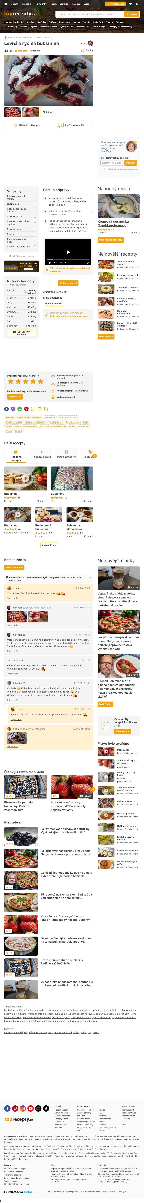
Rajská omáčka (85, 1153)
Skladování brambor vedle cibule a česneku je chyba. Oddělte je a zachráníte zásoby (117, 1169)
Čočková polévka (130, 1153)
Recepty (13, 37)
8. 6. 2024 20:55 (82, 588)
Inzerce (102, 1110)
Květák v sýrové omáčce (125, 838)
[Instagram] (23, 1108)
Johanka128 (19, 683)
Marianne (126, 1119)
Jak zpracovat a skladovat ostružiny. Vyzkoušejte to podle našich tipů (65, 830)
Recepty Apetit (61, 1119)
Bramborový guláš (101, 1153)
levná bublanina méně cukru (19, 1021)
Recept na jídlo (61, 1110)
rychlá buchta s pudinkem (37, 1017)
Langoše (79, 1156)
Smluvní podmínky (85, 1124)
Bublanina (10, 493)
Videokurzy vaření (63, 1116)
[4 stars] (33, 381)
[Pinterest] (15, 1108)
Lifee (124, 1124)
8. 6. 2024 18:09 (82, 634)
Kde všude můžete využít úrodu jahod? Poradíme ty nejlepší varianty (68, 806)
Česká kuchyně (100, 27)
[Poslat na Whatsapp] (19, 409)
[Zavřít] (90, 577)
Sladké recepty (23, 1149)
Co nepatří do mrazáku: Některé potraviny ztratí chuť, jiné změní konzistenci (118, 1175)
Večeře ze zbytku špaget (126, 262)
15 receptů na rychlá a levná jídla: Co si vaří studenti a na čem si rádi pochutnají (67, 898)
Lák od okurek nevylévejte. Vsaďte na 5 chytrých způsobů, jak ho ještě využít (114, 1180)
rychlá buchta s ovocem (40, 1013)
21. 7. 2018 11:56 (82, 709)
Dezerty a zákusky (86, 1136)
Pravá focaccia (49, 1139)
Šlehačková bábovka (66, 1139)
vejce (83, 1032)
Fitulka (120, 753)
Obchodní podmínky (86, 1122)
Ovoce (85, 422)
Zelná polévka (83, 1139)
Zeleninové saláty (68, 1149)
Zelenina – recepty (37, 1136)
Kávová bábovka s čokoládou (126, 299)
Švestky (86, 22)
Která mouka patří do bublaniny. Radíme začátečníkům (18, 806)
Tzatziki (8, 1142)
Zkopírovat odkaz (46, 409)
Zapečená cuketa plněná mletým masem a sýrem (126, 790)
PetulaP (8, 501)
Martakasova (122, 763)
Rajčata (33, 27)
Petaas (120, 793)
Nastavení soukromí (85, 1110)
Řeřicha (7, 1139)
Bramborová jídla (65, 1146)
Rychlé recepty (67, 27)
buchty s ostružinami (15, 1013)
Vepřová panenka (131, 1139)
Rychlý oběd (130, 1156)
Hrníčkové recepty (48, 27)
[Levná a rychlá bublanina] (17, 617)
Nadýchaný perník (115, 1156)
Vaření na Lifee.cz (62, 1113)
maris (69, 536)
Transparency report (108, 1127)
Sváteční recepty (29, 426)
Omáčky (30, 22)
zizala (83, 43)
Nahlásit (102, 1124)
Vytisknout (33, 409)
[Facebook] (7, 1108)
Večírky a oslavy (12, 426)
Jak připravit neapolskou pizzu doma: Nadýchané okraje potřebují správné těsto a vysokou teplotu (66, 854)
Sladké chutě (49, 417)
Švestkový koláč (21, 1159)
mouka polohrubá (13, 1032)
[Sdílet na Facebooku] (6, 409)
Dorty (97, 1149)
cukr (50, 1032)
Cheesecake (116, 1153)
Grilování (120, 22)
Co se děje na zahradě (22, 1139)
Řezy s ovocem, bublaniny (41, 37)
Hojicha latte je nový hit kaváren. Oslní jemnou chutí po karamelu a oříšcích (71, 1169)
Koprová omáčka (26, 1156)
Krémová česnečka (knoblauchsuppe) (113, 224)
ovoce (96, 1032)
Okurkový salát (10, 1156)
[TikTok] (46, 1108)
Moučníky (41, 22)
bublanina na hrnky (81, 1017)
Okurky (76, 22)
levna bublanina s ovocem (73, 1010)
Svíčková (37, 1139)
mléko (76, 1032)
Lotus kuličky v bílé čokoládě (127, 324)
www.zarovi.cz (12, 532)
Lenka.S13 (102, 233)
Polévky (52, 22)
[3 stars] (25, 381)
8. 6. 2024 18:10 (82, 607)
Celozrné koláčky (126, 801)
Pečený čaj (123, 749)
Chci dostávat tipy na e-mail (114, 157)
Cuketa (23, 27)
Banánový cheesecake (123, 312)
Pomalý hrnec (80, 1146)
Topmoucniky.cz (129, 1113)
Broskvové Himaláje (127, 850)
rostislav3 (18, 660)
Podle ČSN (98, 22)
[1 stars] (10, 381)
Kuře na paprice (67, 1156)
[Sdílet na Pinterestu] (26, 409)
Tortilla (74, 1136)
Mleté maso (37, 1146)
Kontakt (102, 1130)
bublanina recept (128, 1010)
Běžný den (44, 426)
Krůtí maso (25, 1146)
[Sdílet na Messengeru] (13, 409)
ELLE (124, 1122)
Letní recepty (11, 27)
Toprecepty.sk (128, 1110)
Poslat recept (39, 409)
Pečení (72, 426)
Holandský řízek (42, 1156)
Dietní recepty (38, 1149)
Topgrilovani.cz (128, 1116)
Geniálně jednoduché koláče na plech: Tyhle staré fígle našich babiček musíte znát (66, 876)
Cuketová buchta (92, 1156)
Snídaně (18, 431)
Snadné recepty (56, 422)
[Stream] (38, 1108)
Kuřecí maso (64, 22)
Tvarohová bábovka (127, 287)
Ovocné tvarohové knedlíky (65, 1153)
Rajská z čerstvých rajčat (127, 862)
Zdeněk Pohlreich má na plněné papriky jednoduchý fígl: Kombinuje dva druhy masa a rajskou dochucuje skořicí (116, 688)
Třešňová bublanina (113, 1139)
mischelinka (32, 607)
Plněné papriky (26, 1153)
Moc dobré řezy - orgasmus (16, 1184)
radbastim (121, 778)
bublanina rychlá (60, 1017)
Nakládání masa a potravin (58, 1136)
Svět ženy (59, 1122)
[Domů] (5, 37)
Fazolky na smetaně (43, 1153)
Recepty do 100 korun (68, 417)
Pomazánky (22, 1136)
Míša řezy (54, 1156)
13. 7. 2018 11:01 (82, 683)
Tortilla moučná (10, 1181)
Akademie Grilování (14, 22)
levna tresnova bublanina (83, 1021)
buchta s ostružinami (118, 1013)
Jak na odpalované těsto (107, 1136)
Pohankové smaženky (128, 275)
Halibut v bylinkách (127, 826)
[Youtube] (30, 1108)
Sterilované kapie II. (127, 760)
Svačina (8, 431)
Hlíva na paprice (125, 813)
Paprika (109, 22)
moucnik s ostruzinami (46, 1010)
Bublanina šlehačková (74, 527)
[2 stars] (18, 381)
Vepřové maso (50, 1146)
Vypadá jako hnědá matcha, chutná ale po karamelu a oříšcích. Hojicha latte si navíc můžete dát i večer (67, 985)
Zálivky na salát (97, 1139)
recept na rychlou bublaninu (103, 1010)
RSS (100, 1113)
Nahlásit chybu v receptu (23, 256)
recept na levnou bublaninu (91, 1013)
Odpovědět (12, 598)
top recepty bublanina (123, 1017)
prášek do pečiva (37, 1032)
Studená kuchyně (85, 1149)
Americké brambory (127, 1136)
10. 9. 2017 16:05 (82, 728)
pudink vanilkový (63, 1032)
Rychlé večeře (83, 27)
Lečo (104, 1156)
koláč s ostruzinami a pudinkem (52, 1021)
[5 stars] (40, 381)
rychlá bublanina (24, 1010)
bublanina (9, 1010)
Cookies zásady (84, 1119)
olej (89, 1032)
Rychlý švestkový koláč (126, 773)
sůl (25, 1032)
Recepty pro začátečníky (121, 27)
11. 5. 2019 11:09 (82, 660)
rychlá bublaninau (101, 1017)
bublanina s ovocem (65, 1013)
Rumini (38, 536)
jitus (53, 501)
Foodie (102, 1122)
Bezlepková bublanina (43, 527)
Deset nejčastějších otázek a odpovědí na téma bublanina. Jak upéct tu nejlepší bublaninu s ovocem (67, 942)
